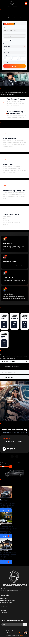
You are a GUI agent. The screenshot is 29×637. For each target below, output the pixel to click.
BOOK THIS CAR (3, 324)
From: (4, 27)
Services (3, 616)
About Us (3, 610)
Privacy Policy (4, 598)
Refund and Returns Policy (8, 600)
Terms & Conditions (6, 602)
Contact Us (4, 612)
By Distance (9, 23)
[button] (14, 361)
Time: (4, 49)
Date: (4, 43)
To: (3, 33)
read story (4, 510)
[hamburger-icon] (26, 3)
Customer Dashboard (7, 614)
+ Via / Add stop (7, 40)
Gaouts (21, 635)
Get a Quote (14, 66)
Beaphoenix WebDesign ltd (19, 632)
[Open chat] (25, 633)
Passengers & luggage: (8, 55)
